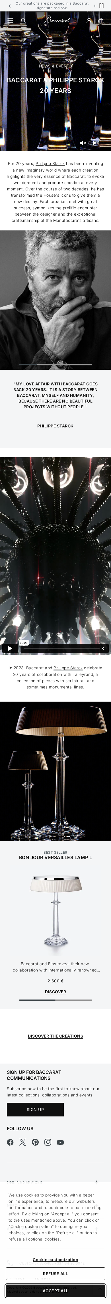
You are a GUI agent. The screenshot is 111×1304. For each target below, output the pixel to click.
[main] (55, 537)
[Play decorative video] (94, 143)
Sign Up (35, 1109)
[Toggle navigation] (10, 20)
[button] (10, 5)
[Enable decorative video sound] (83, 143)
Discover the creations (55, 1036)
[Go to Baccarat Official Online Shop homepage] (55, 20)
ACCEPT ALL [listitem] (56, 1290)
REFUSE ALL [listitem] (55, 1273)
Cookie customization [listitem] (55, 1259)
